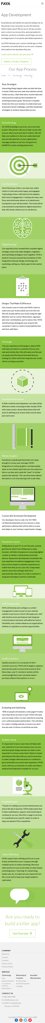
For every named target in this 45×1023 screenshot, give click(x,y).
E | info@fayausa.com (10, 1000)
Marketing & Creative (21, 976)
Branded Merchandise (35, 976)
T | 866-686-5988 (8, 997)
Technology (6, 975)
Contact (5, 960)
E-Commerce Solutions (6, 985)
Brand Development (22, 983)
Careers (5, 957)
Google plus (21, 1020)
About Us (5, 954)
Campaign (19, 986)
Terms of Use (7, 963)
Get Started (20, 933)
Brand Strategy (21, 981)
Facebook (16, 1020)
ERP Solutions (6, 988)
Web (3, 978)
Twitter (25, 1020)
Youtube (30, 1020)
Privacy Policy (7, 967)
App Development (8, 981)
